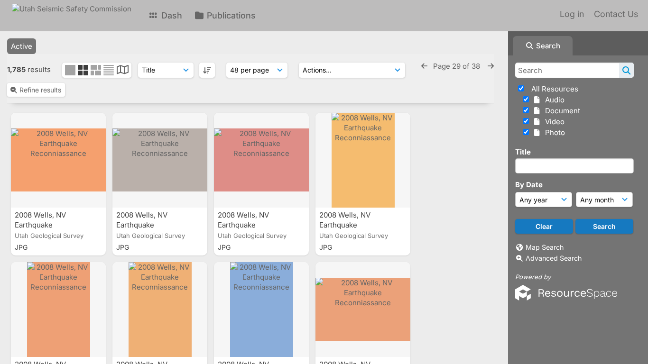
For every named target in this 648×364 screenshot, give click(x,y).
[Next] (491, 66)
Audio (553, 99)
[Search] (626, 70)
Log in (572, 14)
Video (553, 121)
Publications (230, 15)
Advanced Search (554, 258)
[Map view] (123, 70)
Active (21, 46)
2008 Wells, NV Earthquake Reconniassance (44, 224)
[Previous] (424, 66)
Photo (553, 132)
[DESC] (207, 70)
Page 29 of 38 (457, 66)
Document (560, 110)
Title (523, 151)
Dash (170, 15)
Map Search (545, 247)
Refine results (40, 90)
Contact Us (616, 14)
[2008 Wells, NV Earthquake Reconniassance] (58, 160)
